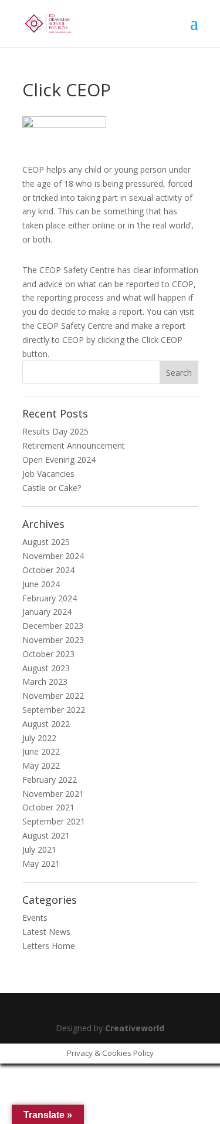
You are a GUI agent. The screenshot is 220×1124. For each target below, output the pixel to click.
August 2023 (46, 668)
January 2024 (47, 611)
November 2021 (53, 793)
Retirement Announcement (73, 445)
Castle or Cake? (51, 487)
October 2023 (48, 653)
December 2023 (52, 625)
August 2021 (46, 835)
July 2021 (39, 849)
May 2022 (41, 765)
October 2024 (48, 570)
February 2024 (49, 598)
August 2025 (46, 541)
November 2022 (53, 695)
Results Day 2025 (55, 431)
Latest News (46, 931)
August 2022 (46, 723)
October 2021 (48, 807)
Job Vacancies (48, 473)
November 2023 (53, 639)
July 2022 (39, 737)
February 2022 (49, 779)
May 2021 (41, 863)
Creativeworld (134, 1028)
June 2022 (41, 751)
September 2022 (53, 709)
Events (35, 917)
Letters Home (48, 945)
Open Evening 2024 (59, 459)
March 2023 (44, 681)
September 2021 (53, 821)
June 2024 (41, 584)
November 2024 (53, 555)
